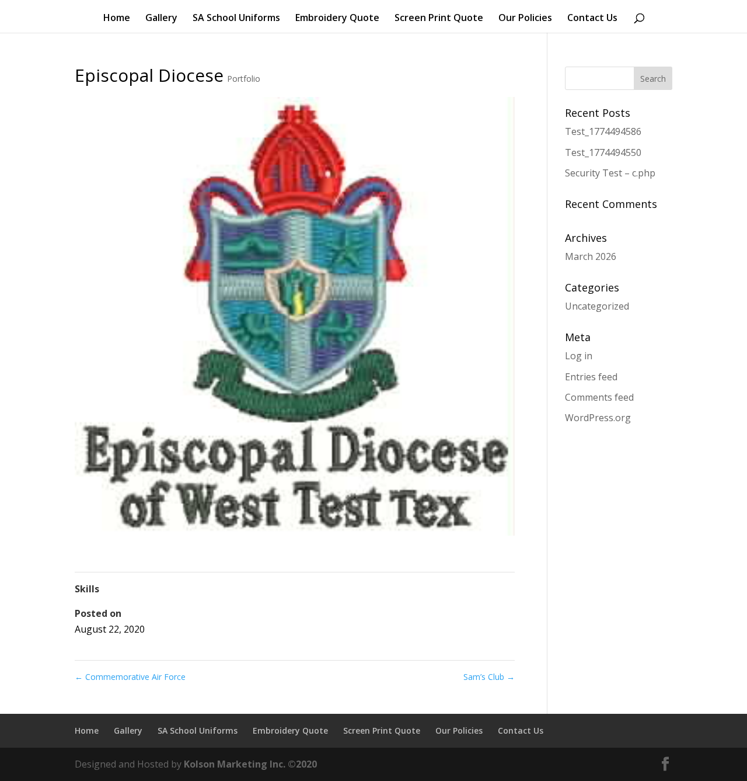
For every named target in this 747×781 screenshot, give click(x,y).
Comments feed (599, 397)
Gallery (161, 18)
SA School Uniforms (236, 18)
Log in (578, 355)
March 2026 (590, 256)
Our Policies (525, 18)
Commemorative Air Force (130, 676)
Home (116, 18)
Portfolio (243, 78)
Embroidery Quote (337, 18)
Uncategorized (597, 306)
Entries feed (591, 376)
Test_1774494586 (603, 131)
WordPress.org (598, 417)
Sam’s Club (489, 676)
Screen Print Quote (439, 18)
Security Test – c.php (610, 172)
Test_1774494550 (603, 152)
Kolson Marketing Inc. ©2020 (250, 764)
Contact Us (592, 18)
